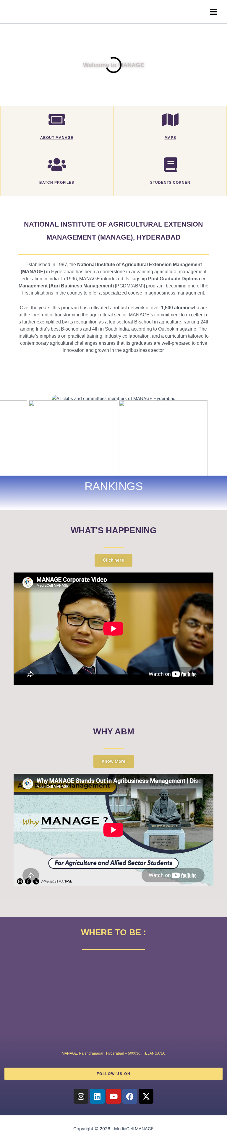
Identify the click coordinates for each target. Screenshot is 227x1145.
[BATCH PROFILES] (56, 164)
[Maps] (170, 119)
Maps (170, 137)
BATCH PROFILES (56, 182)
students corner (170, 182)
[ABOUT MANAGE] (56, 119)
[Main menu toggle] (213, 11)
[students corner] (170, 164)
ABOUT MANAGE (56, 137)
